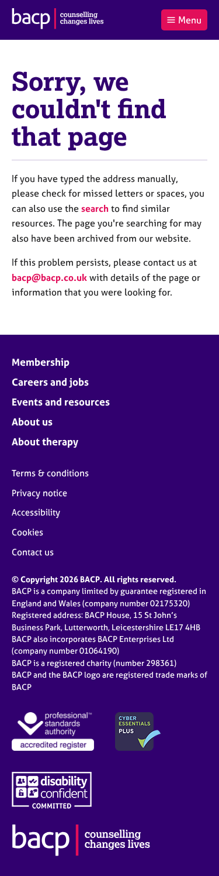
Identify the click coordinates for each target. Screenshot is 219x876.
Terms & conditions (50, 473)
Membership (40, 362)
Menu (189, 20)
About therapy (45, 441)
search (95, 208)
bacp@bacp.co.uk (49, 277)
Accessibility (36, 512)
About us (32, 421)
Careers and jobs (50, 382)
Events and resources (61, 402)
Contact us (33, 552)
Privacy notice (39, 493)
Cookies (27, 532)
